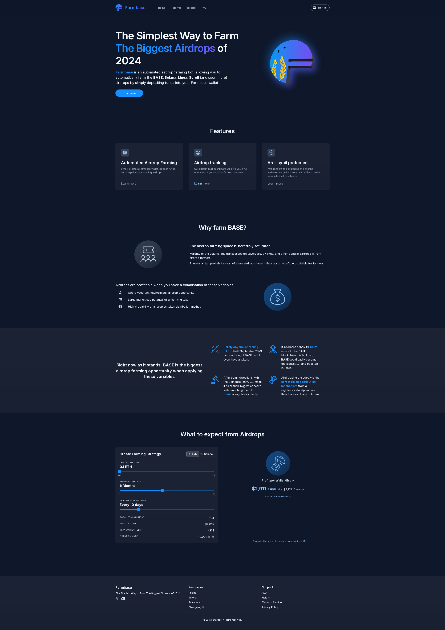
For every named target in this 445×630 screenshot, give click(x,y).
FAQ (204, 7)
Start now (129, 93)
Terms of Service (272, 602)
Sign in (322, 7)
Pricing (161, 7)
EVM (194, 453)
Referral (176, 7)
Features (194, 602)
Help (264, 597)
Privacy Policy (270, 607)
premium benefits (282, 496)
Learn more (128, 183)
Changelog (195, 607)
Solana (208, 453)
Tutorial (191, 7)
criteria (298, 541)
